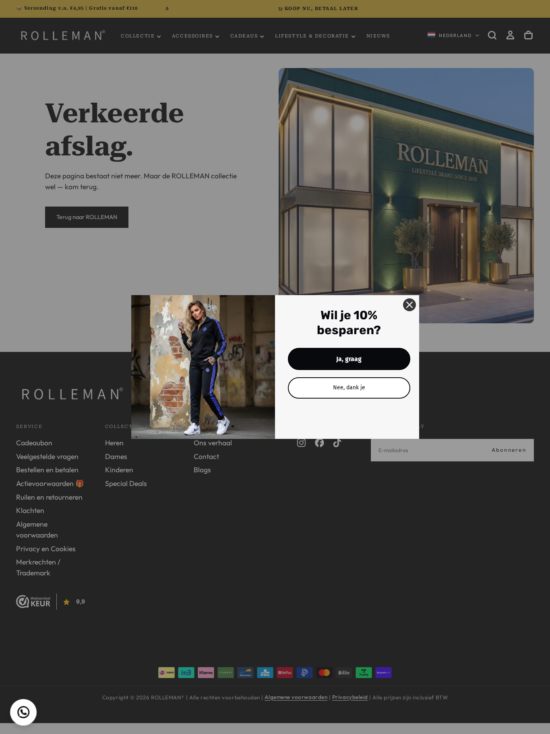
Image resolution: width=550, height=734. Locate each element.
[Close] (409, 304)
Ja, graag (349, 359)
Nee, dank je (349, 387)
